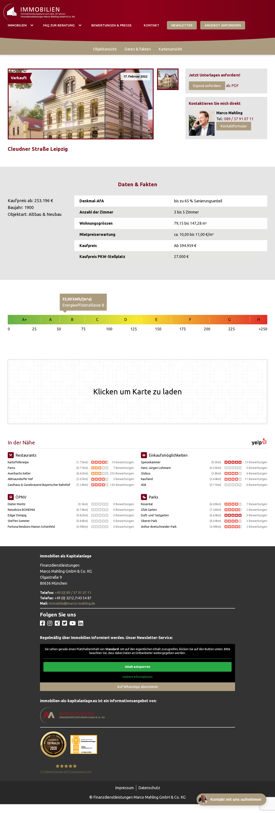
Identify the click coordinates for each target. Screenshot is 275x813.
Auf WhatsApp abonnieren (137, 687)
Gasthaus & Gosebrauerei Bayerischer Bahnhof (39, 485)
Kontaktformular (234, 126)
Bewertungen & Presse (111, 25)
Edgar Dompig (17, 515)
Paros (11, 468)
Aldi (143, 485)
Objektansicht (105, 49)
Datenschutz (149, 788)
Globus (145, 473)
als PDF (232, 86)
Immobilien (17, 25)
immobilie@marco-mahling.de (72, 603)
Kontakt (151, 25)
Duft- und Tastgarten (155, 515)
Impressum (124, 788)
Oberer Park (149, 521)
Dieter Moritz (17, 504)
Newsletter (181, 25)
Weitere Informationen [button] (137, 677)
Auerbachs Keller (19, 473)
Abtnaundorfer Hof (20, 479)
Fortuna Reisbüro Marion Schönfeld (31, 526)
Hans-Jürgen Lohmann (156, 468)
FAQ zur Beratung (59, 25)
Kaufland (147, 479)
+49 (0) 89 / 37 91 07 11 (73, 593)
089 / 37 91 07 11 (239, 119)
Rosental (147, 504)
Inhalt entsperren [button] (137, 666)
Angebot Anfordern (223, 25)
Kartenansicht (170, 49)
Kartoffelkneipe (18, 462)
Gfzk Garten (149, 509)
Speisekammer (150, 462)
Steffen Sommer (19, 521)
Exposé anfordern (207, 86)
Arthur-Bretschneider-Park (159, 526)
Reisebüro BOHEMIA (21, 509)
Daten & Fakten (137, 49)
